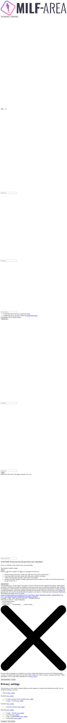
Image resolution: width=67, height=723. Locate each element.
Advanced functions (15, 707)
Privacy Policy (17, 317)
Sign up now (4, 319)
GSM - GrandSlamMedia (17, 716)
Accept (13, 679)
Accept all (3, 721)
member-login (14, 16)
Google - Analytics (15, 713)
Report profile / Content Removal (52, 595)
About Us (3, 595)
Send (2, 570)
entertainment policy (32, 315)
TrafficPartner (13, 718)
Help (41, 595)
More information (5, 679)
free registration (5, 16)
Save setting (11, 721)
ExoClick (12, 715)
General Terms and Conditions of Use (17, 595)
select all (5, 693)
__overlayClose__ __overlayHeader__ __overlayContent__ (17, 604)
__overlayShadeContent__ (8, 601)
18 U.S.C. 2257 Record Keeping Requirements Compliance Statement (32, 595)
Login (2, 472)
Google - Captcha (14, 701)
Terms (28, 314)
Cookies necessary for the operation (19, 699)
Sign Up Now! (4, 584)
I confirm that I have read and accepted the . (16, 314)
